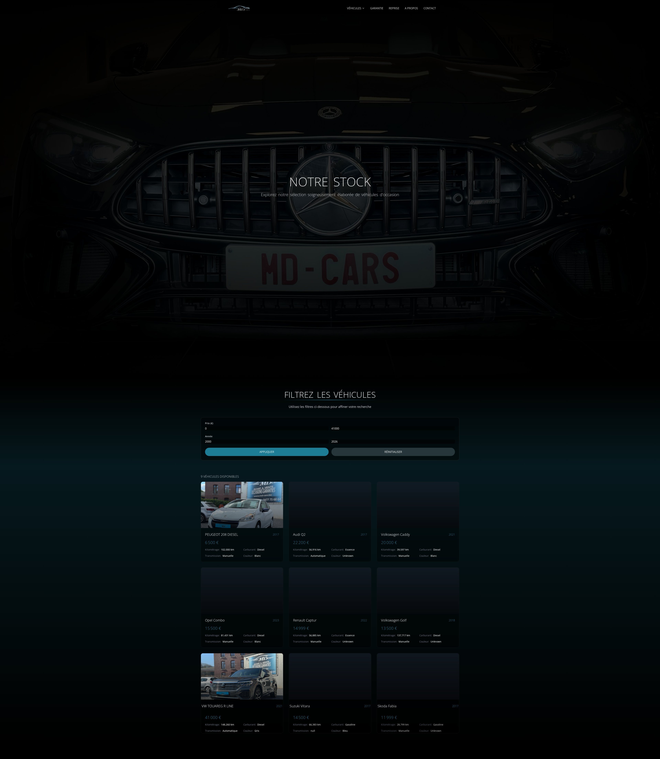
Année (208, 436)
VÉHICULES (354, 8)
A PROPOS (411, 8)
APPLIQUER (267, 452)
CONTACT (430, 8)
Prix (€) (209, 423)
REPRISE (394, 8)
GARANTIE (376, 8)
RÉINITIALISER (393, 452)
